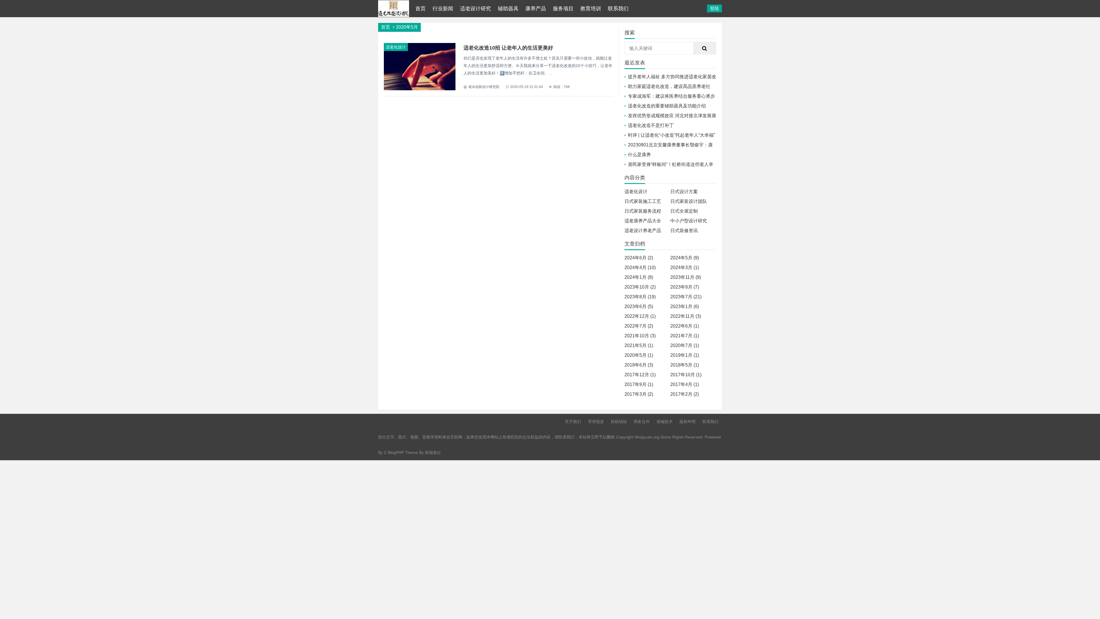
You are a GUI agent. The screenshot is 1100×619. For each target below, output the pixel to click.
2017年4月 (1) (684, 384)
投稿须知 (619, 421)
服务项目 (563, 8)
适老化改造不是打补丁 (651, 125)
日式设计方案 (684, 191)
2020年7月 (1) (684, 345)
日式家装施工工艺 (642, 201)
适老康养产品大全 (642, 220)
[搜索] (704, 48)
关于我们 (573, 421)
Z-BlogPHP (394, 452)
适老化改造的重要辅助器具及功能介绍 (667, 105)
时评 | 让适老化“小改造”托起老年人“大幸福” (671, 135)
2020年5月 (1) (638, 355)
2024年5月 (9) (684, 257)
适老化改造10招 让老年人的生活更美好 (508, 48)
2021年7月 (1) (684, 335)
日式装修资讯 (684, 230)
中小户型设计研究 (688, 220)
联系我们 (618, 8)
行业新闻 (443, 8)
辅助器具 (508, 8)
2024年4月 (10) (640, 267)
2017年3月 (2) (638, 394)
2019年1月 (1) (684, 355)
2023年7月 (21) (686, 296)
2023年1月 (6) (684, 306)
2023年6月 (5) (638, 306)
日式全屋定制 (684, 211)
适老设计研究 (475, 8)
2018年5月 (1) (684, 365)
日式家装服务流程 (642, 211)
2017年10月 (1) (686, 374)
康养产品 (535, 8)
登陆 (714, 8)
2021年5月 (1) (638, 345)
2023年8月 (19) (640, 296)
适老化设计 (635, 191)
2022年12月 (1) (640, 316)
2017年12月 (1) (640, 374)
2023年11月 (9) (685, 277)
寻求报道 (596, 421)
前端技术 (665, 421)
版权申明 (687, 421)
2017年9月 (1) (638, 384)
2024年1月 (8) (638, 277)
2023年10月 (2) (640, 287)
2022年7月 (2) (638, 326)
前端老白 (433, 452)
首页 (420, 8)
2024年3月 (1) (684, 267)
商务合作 (642, 421)
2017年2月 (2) (684, 394)
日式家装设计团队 (688, 201)
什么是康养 (639, 154)
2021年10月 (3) (640, 335)
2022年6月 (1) (684, 326)
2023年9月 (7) (684, 287)
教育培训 (590, 8)
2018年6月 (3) (638, 365)
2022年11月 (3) (685, 316)
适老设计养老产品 (642, 230)
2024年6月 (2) (638, 257)
